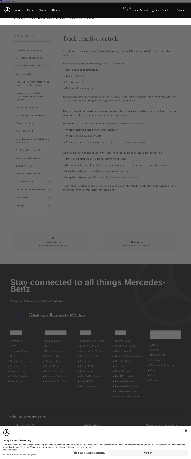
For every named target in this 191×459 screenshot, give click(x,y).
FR (129, 8)
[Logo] (7, 10)
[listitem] (19, 10)
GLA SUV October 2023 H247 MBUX (47, 18)
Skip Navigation (7, 1)
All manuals (19, 18)
